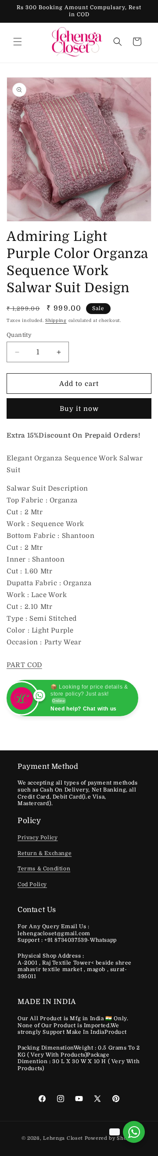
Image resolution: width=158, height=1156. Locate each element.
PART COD (24, 665)
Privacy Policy (37, 837)
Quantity (19, 335)
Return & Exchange (45, 853)
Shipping (56, 320)
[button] (17, 41)
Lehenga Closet (63, 1138)
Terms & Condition (44, 869)
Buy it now (79, 409)
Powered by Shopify (111, 1138)
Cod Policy (32, 884)
